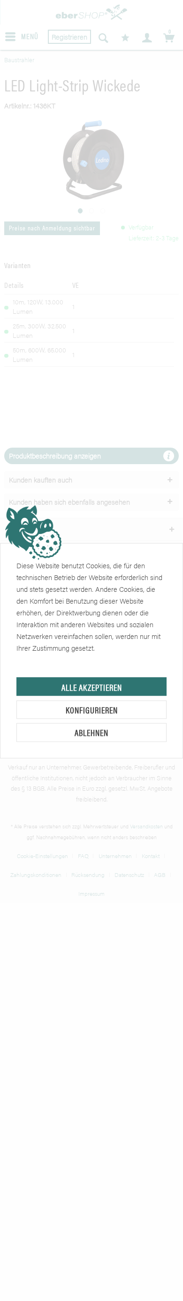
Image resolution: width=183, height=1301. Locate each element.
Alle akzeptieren (91, 687)
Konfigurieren (92, 709)
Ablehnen (91, 732)
